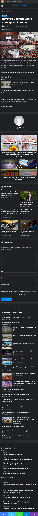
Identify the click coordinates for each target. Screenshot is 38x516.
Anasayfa (5, 12)
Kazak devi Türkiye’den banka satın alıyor (27, 232)
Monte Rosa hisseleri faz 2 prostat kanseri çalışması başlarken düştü (9, 193)
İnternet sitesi (5, 284)
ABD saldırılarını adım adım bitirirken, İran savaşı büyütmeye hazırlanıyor (23, 419)
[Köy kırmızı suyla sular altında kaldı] (7, 376)
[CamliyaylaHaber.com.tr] (19, 5)
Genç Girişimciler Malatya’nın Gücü (23, 82)
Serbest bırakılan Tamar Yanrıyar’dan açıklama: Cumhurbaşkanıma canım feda (17, 407)
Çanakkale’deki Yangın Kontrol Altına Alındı (16, 413)
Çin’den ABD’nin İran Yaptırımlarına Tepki (15, 431)
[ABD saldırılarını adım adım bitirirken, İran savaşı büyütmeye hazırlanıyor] (7, 420)
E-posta (4, 278)
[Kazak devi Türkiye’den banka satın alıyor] (28, 225)
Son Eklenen (19, 307)
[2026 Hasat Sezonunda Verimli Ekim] (9, 225)
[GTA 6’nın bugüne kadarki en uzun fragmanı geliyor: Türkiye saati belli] (7, 384)
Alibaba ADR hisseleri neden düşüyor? (26, 210)
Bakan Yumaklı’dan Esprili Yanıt (12, 313)
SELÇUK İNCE (7, 26)
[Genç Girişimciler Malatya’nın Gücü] (6, 84)
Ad (2, 271)
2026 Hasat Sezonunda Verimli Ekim (9, 232)
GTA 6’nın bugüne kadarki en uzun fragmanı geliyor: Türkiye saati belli (24, 382)
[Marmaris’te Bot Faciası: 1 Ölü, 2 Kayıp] (7, 353)
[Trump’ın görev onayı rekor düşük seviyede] (28, 196)
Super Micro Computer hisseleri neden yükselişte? (17, 90)
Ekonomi (11, 12)
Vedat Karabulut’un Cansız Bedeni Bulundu (16, 394)
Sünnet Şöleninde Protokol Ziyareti (13, 390)
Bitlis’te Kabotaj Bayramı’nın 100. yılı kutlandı (16, 317)
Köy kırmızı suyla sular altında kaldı (24, 374)
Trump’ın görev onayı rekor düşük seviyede (26, 203)
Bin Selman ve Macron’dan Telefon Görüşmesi (16, 436)
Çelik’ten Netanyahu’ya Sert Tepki (13, 426)
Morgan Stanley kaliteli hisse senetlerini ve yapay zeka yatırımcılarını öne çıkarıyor (9, 212)
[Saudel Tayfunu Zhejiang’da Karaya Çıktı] (7, 329)
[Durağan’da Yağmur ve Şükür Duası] (7, 345)
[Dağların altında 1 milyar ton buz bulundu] (7, 361)
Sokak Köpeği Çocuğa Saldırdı (13, 1)
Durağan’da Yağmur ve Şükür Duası (24, 343)
